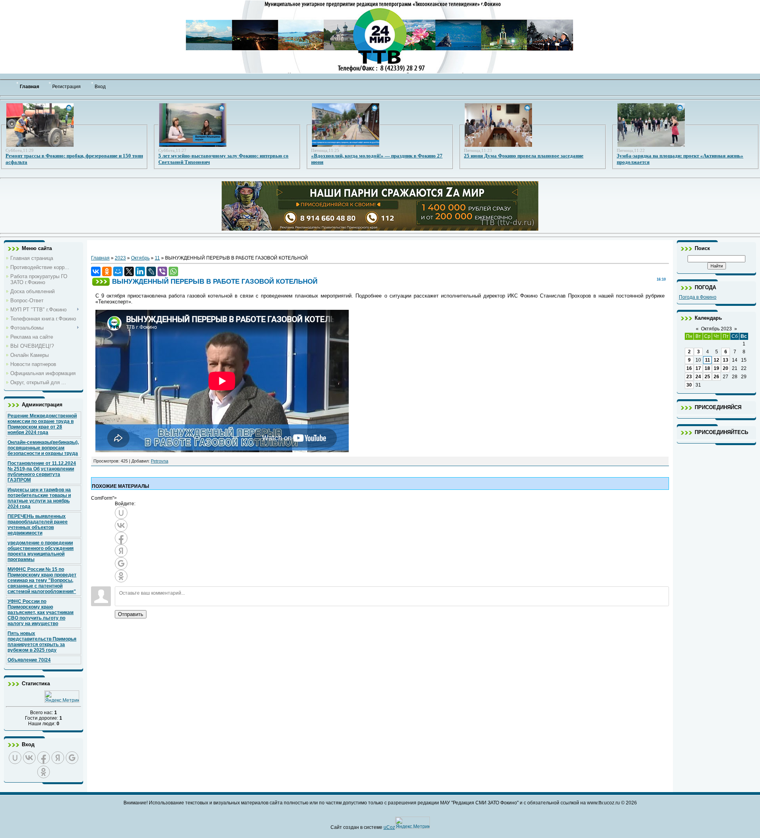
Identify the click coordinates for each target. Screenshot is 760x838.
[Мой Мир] (118, 271)
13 (725, 360)
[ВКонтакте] (96, 271)
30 (689, 385)
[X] (129, 271)
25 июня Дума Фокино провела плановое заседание (523, 156)
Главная (100, 258)
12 (716, 360)
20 (725, 368)
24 (698, 376)
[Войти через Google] (72, 757)
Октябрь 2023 (716, 329)
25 (707, 376)
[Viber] (162, 271)
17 (698, 368)
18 (707, 368)
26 (716, 376)
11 (157, 258)
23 (689, 376)
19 (716, 368)
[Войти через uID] (15, 757)
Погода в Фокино (697, 297)
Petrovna (159, 461)
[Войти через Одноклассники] (43, 772)
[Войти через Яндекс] (57, 757)
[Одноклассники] (107, 271)
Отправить (130, 614)
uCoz (389, 827)
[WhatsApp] (173, 271)
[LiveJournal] (151, 271)
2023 (120, 258)
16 (689, 368)
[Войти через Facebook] (43, 757)
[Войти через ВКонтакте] (29, 757)
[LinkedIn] (140, 271)
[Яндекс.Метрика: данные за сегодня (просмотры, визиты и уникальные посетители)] (61, 696)
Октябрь (140, 258)
